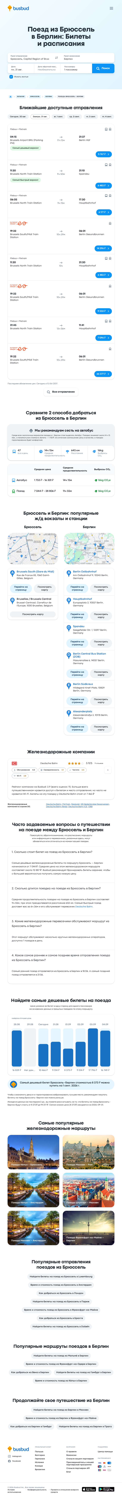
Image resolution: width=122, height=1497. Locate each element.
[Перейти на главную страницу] (18, 8)
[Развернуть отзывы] (107, 770)
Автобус (22, 480)
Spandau (79, 626)
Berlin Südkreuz (83, 684)
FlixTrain (66, 804)
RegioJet (75, 804)
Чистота (75, 770)
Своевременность (51, 770)
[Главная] (10, 96)
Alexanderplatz (82, 711)
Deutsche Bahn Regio (56, 806)
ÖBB (90, 806)
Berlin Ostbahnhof (85, 572)
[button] (57, 58)
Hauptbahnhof (82, 599)
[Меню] (111, 8)
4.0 (33, 770)
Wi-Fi (19, 776)
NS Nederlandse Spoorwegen (95, 804)
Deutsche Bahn (49, 763)
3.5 (83, 770)
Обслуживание (23, 770)
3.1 (63, 770)
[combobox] (30, 58)
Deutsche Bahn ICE (77, 806)
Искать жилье (21, 77)
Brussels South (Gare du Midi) (35, 572)
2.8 (25, 776)
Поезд (21, 491)
